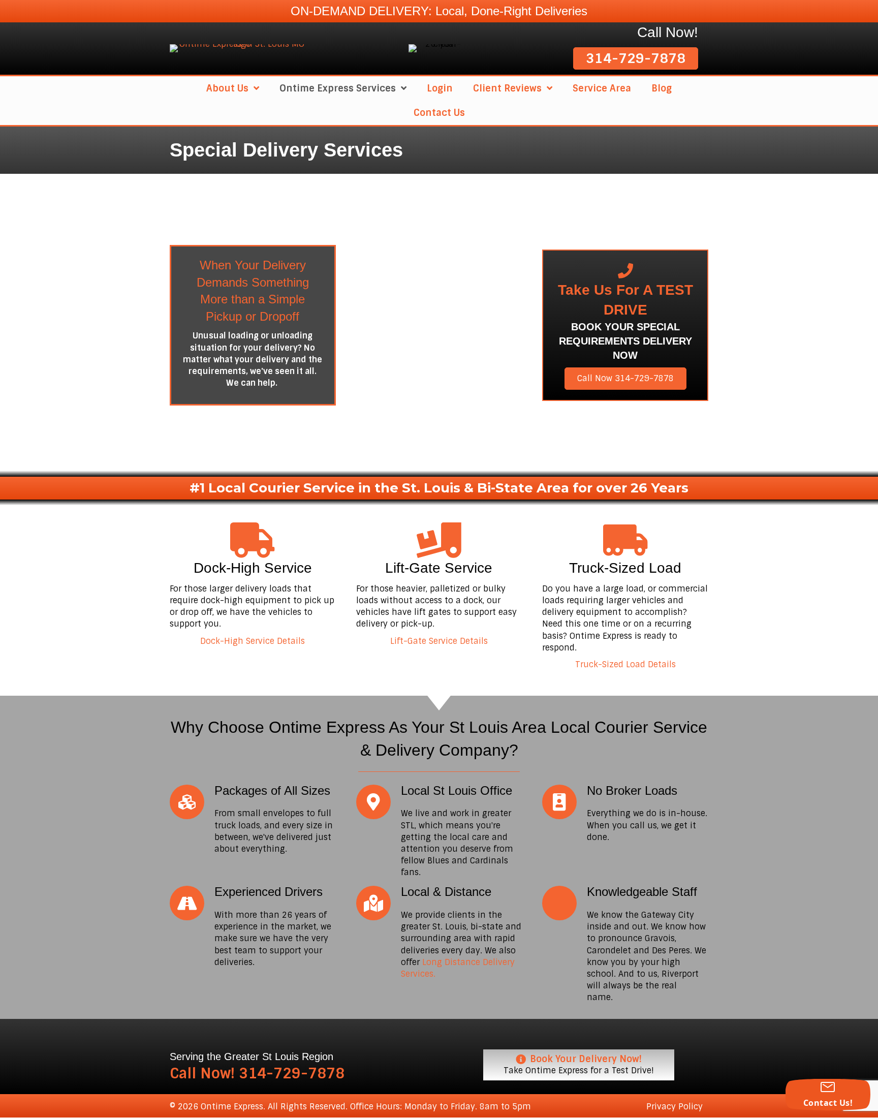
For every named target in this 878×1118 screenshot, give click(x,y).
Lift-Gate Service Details (439, 641)
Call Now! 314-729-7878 (257, 1073)
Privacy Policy (674, 1106)
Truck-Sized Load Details (625, 664)
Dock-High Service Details (252, 641)
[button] (635, 58)
